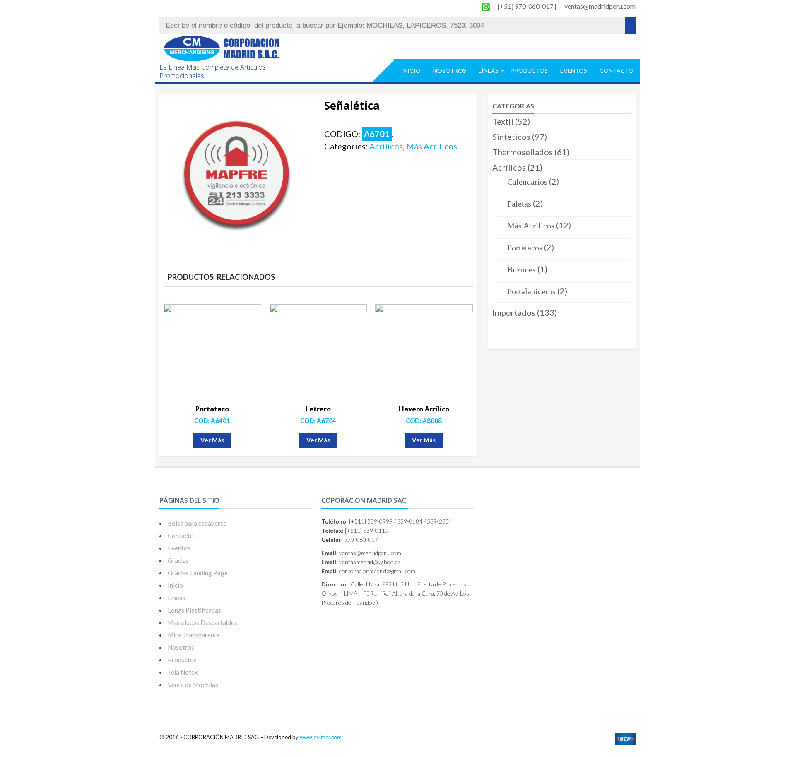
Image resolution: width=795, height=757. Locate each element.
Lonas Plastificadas (194, 610)
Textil (502, 121)
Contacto (617, 70)
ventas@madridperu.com (600, 6)
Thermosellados (522, 152)
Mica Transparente (194, 635)
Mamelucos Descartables (202, 622)
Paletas (519, 203)
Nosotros (449, 70)
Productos (529, 70)
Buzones (521, 269)
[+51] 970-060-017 (526, 6)
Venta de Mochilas (193, 684)
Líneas (489, 70)
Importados (513, 312)
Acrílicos (386, 146)
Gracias (178, 560)
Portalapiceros (531, 291)
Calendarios (527, 181)
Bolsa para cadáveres (197, 523)
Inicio (411, 70)
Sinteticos (511, 137)
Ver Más (212, 440)
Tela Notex (183, 672)
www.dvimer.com (321, 737)
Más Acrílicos (431, 146)
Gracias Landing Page (198, 573)
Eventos (573, 70)
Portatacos (524, 247)
